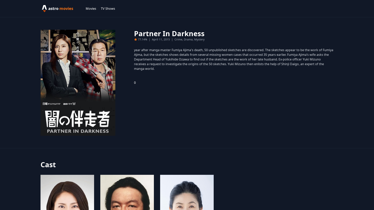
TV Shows (108, 8)
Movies (91, 8)
